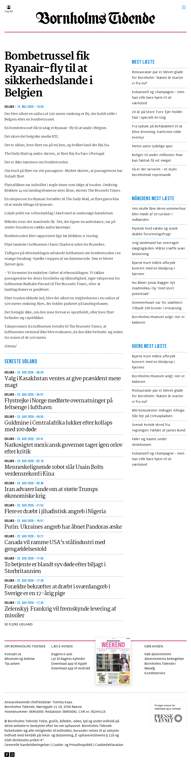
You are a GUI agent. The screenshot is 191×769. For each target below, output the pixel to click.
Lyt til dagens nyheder (68, 659)
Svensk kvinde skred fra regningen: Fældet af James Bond (158, 428)
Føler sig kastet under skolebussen (149, 442)
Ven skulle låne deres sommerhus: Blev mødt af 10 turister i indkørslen (159, 214)
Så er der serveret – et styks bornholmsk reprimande (154, 172)
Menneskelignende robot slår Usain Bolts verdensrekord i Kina (53, 471)
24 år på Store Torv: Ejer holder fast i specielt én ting (157, 115)
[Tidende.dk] (95, 18)
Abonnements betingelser (164, 659)
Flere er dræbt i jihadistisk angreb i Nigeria (55, 511)
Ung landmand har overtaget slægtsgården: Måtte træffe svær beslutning (158, 248)
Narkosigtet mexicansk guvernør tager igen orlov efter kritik (63, 448)
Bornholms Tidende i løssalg (160, 666)
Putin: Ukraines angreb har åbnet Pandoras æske (63, 527)
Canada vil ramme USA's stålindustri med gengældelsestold (54, 546)
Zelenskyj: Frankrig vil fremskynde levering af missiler (60, 612)
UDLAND (9, 107)
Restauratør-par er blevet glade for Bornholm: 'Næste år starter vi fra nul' (157, 78)
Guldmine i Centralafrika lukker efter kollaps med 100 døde (58, 426)
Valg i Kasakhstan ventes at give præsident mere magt (62, 382)
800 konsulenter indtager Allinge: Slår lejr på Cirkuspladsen (158, 413)
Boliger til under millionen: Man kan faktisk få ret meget (157, 158)
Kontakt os (12, 654)
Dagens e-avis (61, 654)
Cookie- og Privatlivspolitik (72, 745)
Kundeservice (154, 673)
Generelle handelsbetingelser (27, 745)
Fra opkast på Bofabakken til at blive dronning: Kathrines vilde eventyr (157, 132)
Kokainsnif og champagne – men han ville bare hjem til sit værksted (158, 98)
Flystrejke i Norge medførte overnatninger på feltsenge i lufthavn (58, 404)
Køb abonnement (157, 654)
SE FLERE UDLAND (18, 624)
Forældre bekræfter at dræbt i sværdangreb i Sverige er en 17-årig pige (57, 590)
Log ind (8, 11)
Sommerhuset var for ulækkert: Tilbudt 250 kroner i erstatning (157, 306)
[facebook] (6, 754)
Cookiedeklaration (109, 745)
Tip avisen (12, 664)
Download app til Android (70, 668)
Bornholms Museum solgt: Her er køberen (158, 320)
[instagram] (12, 754)
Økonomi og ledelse (19, 659)
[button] (184, 7)
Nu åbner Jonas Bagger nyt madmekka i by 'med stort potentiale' (153, 288)
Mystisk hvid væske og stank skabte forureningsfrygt (155, 231)
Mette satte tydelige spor (152, 146)
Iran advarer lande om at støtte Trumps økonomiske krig (51, 493)
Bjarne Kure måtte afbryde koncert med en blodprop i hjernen (153, 268)
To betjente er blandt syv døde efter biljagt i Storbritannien (54, 568)
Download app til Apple (69, 664)
